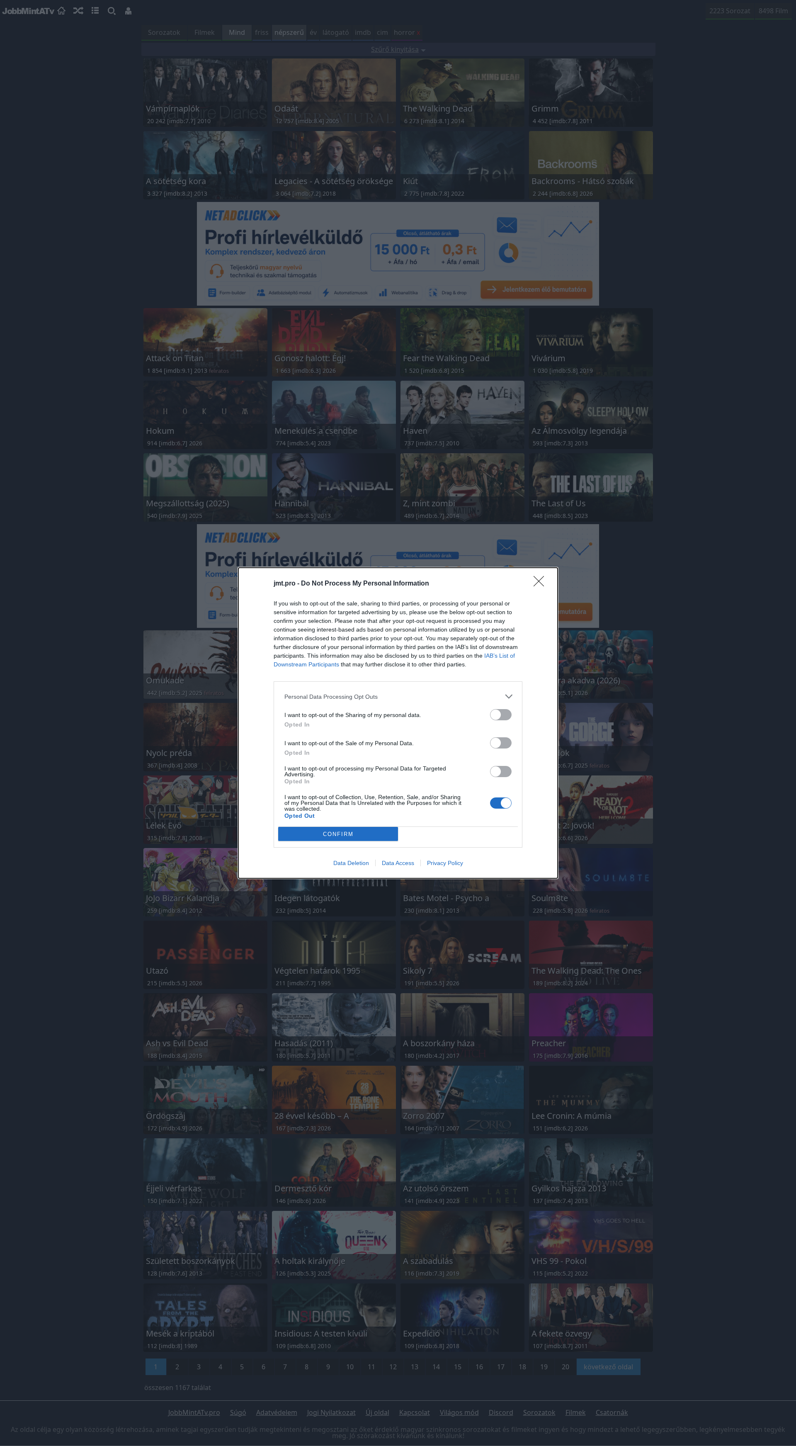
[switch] (501, 714)
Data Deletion (351, 863)
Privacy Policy (445, 863)
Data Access (398, 863)
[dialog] (398, 723)
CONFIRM (338, 834)
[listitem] (398, 696)
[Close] (541, 584)
